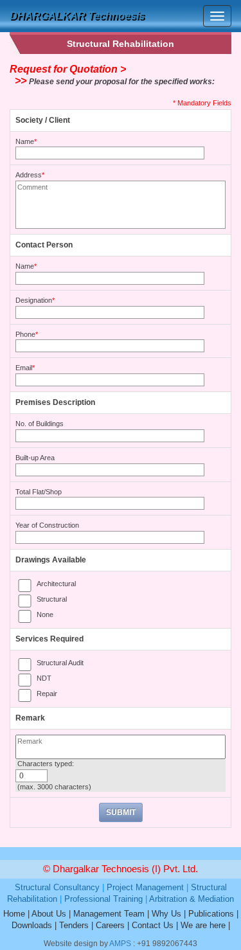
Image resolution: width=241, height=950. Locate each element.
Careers (110, 925)
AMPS (120, 943)
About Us (48, 914)
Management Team (109, 914)
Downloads (32, 925)
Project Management (145, 887)
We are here (203, 925)
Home (14, 914)
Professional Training (103, 899)
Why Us (166, 914)
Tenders (74, 925)
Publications (211, 914)
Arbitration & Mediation (191, 899)
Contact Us (153, 925)
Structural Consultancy (57, 887)
